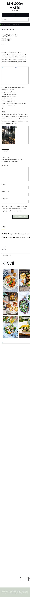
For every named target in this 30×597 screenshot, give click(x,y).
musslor (17, 237)
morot (11, 237)
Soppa (13, 30)
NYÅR (21, 237)
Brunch (23, 234)
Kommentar (6, 165)
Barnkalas (17, 234)
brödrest (27, 233)
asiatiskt (4, 234)
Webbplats (5, 199)
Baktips (10, 234)
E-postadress (5, 191)
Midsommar (5, 237)
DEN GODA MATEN (15, 5)
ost (24, 237)
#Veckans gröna (5, 30)
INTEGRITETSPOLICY (22, 593)
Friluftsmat (5, 151)
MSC (14, 237)
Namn (3, 184)
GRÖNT (10, 30)
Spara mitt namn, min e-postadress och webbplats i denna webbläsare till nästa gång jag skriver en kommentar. (15, 209)
